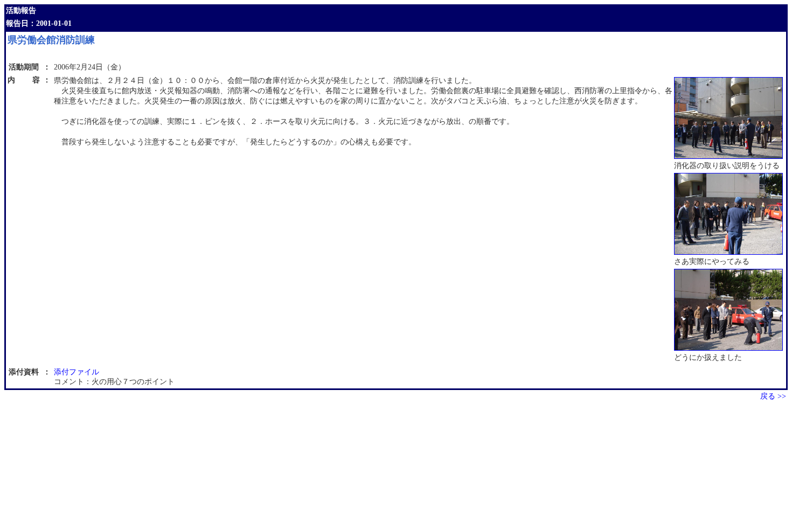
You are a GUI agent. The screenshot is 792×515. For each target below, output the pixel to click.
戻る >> (773, 396)
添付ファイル (76, 372)
